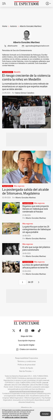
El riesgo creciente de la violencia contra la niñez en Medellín (26, 77)
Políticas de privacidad (26, 365)
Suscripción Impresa (26, 340)
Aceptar (45, 414)
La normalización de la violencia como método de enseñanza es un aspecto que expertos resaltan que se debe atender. (25, 86)
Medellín (17, 72)
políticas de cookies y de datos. (16, 417)
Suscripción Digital (26, 345)
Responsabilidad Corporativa (26, 358)
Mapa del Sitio (26, 336)
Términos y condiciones (26, 361)
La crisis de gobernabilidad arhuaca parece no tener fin (35, 266)
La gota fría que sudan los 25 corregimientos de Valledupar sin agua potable (36, 229)
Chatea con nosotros (28, 349)
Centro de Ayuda (26, 368)
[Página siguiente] (38, 283)
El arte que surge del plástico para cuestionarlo (36, 248)
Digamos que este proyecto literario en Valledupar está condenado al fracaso (35, 209)
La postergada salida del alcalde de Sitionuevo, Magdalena (25, 191)
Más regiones (19, 186)
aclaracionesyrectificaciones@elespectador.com (26, 391)
